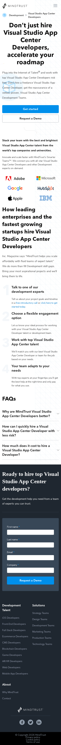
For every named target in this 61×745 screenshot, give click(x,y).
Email (10, 552)
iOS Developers (10, 617)
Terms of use (33, 742)
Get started (30, 109)
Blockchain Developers (14, 648)
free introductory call (26, 303)
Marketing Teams (41, 631)
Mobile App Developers (15, 673)
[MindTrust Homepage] (15, 6)
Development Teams (43, 625)
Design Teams (39, 619)
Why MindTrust (10, 692)
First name (13, 527)
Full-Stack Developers (13, 630)
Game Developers (12, 654)
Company (13, 565)
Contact (6, 698)
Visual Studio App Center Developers (41, 15)
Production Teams (41, 637)
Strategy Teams (40, 612)
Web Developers (11, 667)
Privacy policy (33, 737)
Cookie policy (33, 740)
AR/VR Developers (12, 661)
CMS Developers (11, 642)
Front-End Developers (14, 623)
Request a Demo (31, 118)
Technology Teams (42, 643)
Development (16, 15)
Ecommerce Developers (15, 636)
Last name (13, 539)
